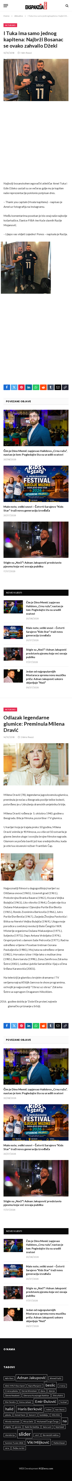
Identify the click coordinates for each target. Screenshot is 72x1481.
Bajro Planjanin (35, 1386)
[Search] (67, 6)
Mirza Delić (28, 1421)
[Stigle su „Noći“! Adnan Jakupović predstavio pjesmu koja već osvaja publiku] (36, 540)
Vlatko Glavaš (59, 1443)
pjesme (18, 1427)
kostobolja (43, 1415)
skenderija (10, 1435)
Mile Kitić (56, 1415)
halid (9, 1408)
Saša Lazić (47, 1427)
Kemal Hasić (20, 1415)
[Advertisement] (36, 144)
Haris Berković (30, 1408)
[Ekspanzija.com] (36, 5)
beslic (50, 1385)
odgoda (8, 1427)
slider (25, 1434)
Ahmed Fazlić (55, 1378)
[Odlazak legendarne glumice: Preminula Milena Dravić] (36, 764)
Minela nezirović (12, 1421)
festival (63, 1402)
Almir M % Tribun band (15, 1386)
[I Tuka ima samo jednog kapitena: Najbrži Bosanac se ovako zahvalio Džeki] (36, 80)
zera (7, 1448)
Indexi (49, 1409)
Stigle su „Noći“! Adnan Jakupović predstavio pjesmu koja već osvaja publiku (46, 653)
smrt (37, 1435)
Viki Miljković (38, 1442)
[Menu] (5, 6)
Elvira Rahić (58, 1395)
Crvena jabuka (11, 1391)
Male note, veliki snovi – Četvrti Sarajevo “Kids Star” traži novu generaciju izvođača (45, 631)
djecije (52, 1391)
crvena (62, 1386)
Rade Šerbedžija (32, 1427)
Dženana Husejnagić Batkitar (36, 1395)
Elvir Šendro (10, 1402)
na (65, 1420)
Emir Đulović (45, 1401)
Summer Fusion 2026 (14, 1443)
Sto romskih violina (51, 1435)
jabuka (8, 1415)
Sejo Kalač (59, 1427)
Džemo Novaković (12, 1395)
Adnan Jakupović (31, 1377)
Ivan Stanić (60, 1409)
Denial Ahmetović (29, 1391)
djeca (43, 1391)
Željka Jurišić (18, 1448)
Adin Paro (9, 1378)
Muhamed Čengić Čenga (48, 1421)
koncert (32, 1415)
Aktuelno (10, 25)
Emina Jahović (25, 1402)
